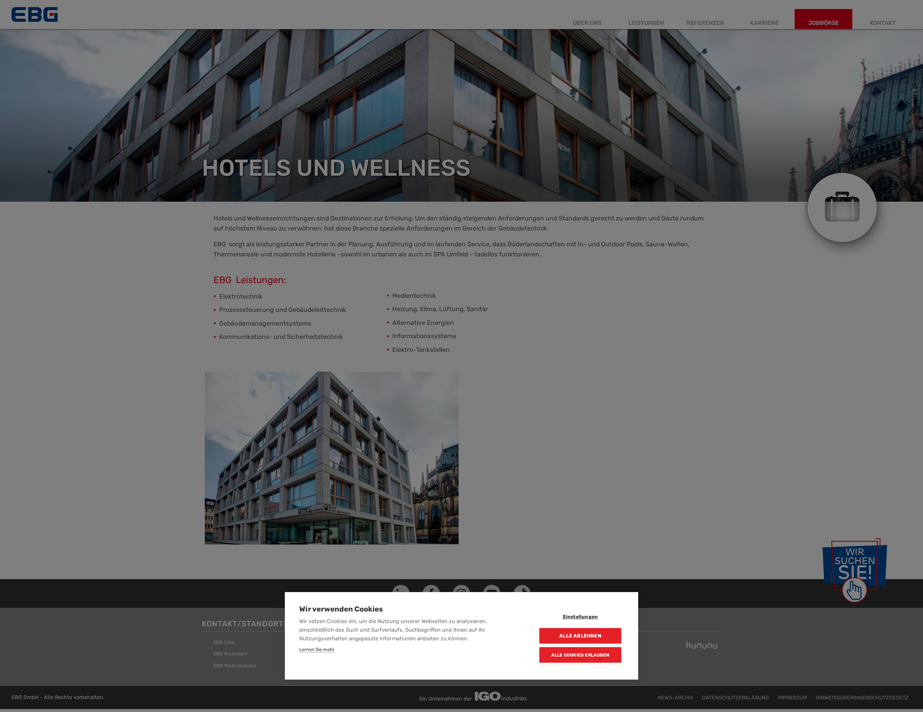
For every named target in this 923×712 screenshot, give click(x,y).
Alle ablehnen (580, 636)
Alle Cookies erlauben (580, 655)
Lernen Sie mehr (317, 649)
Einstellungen (580, 616)
